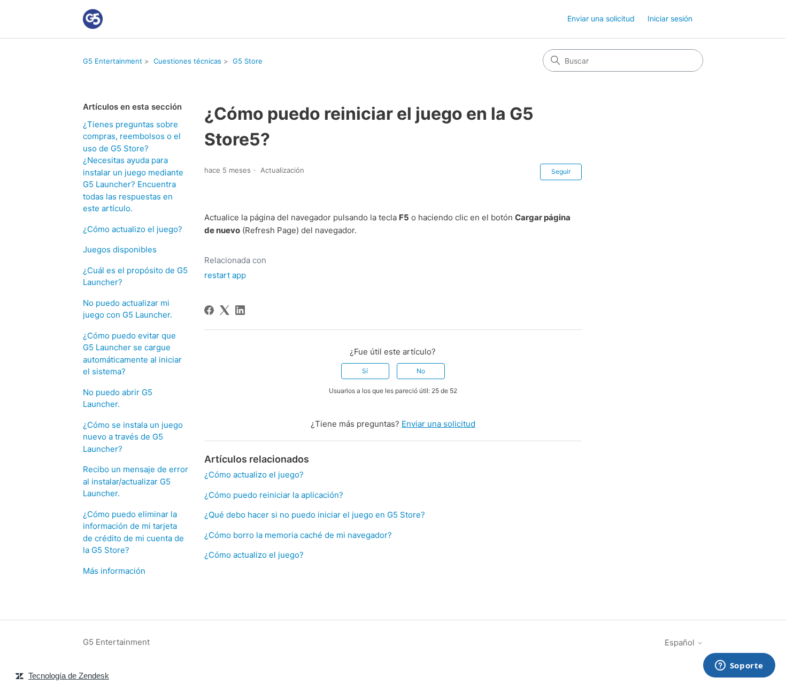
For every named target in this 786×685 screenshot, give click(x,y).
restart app (225, 275)
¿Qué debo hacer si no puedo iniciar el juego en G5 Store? (314, 515)
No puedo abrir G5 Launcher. (117, 398)
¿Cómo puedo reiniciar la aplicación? (273, 495)
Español (681, 642)
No (421, 371)
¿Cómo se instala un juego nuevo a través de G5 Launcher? (133, 437)
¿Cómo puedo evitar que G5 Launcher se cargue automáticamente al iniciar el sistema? (132, 353)
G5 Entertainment (112, 61)
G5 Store (248, 61)
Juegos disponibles (120, 249)
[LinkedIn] (240, 310)
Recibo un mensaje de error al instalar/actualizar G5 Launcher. (135, 481)
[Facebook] (209, 310)
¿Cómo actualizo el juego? (132, 229)
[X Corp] (224, 310)
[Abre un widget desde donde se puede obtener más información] (739, 666)
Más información (114, 571)
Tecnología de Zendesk (68, 675)
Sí (365, 371)
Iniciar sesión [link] (670, 18)
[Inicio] (93, 19)
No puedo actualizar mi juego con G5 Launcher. (127, 309)
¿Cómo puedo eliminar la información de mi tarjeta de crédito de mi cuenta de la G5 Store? (133, 532)
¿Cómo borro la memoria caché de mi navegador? (298, 535)
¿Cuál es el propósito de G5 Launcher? (135, 276)
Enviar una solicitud (601, 18)
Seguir (561, 171)
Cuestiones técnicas (187, 61)
